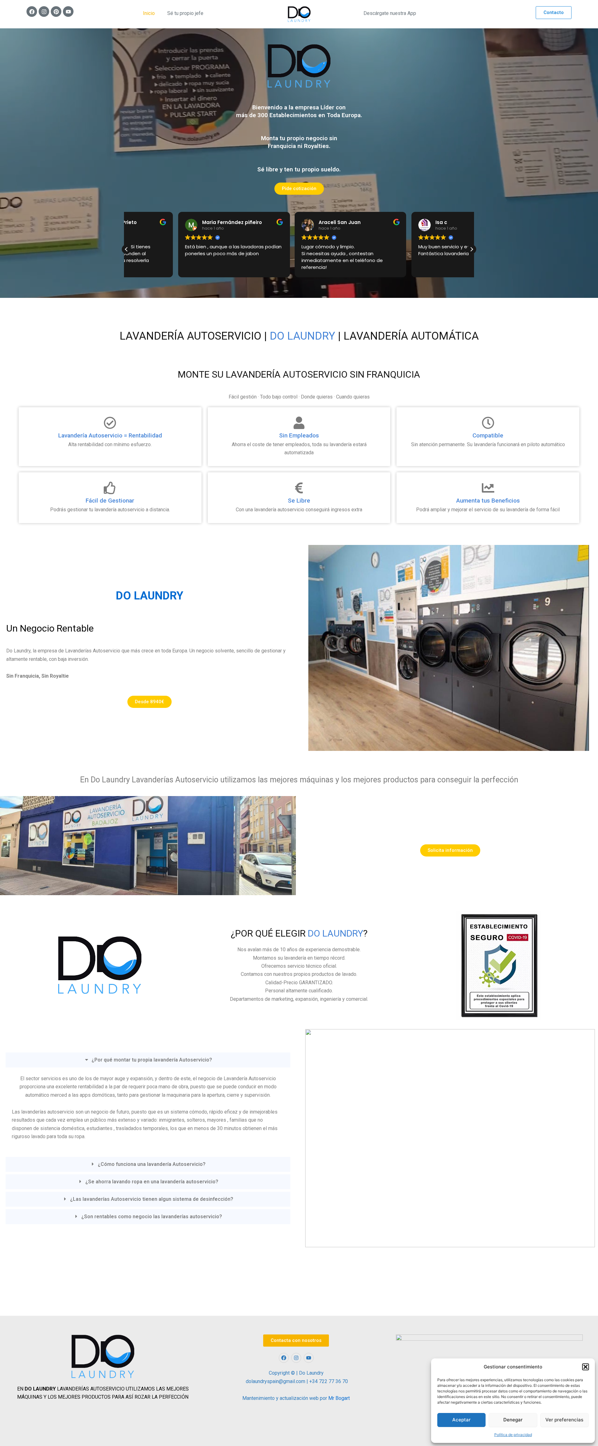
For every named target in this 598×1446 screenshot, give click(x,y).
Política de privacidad (513, 1434)
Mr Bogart (339, 1398)
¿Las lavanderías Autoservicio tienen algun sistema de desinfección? (151, 1199)
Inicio (149, 13)
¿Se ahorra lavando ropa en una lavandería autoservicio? (151, 1181)
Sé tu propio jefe (185, 13)
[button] (585, 1367)
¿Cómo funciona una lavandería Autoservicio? (152, 1164)
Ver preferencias (564, 1420)
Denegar (513, 1420)
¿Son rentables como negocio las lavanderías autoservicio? (151, 1216)
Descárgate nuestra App (389, 13)
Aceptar (461, 1420)
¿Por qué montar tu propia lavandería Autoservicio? (152, 1059)
